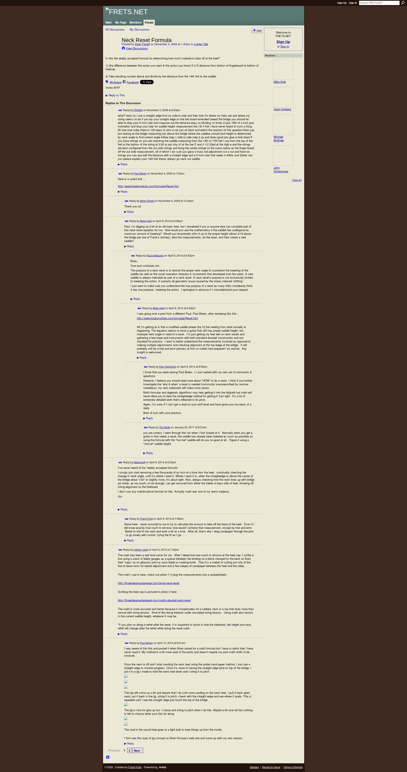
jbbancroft (139, 462)
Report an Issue (271, 767)
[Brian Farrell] (112, 48)
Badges (254, 767)
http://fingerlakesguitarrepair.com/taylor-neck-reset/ (149, 583)
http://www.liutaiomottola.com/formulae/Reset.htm (148, 186)
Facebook (133, 82)
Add (259, 30)
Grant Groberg (282, 109)
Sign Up (342, 2)
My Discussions (139, 29)
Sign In (353, 2)
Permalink (120, 110)
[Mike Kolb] (283, 70)
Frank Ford (146, 518)
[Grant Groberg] (283, 97)
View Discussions (137, 48)
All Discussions (115, 29)
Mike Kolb (280, 82)
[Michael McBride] (283, 124)
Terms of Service (293, 767)
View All (297, 180)
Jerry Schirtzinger (281, 169)
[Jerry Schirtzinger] (283, 155)
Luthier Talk (201, 44)
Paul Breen (140, 173)
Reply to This (115, 95)
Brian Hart (146, 220)
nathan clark (141, 549)
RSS (108, 757)
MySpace (115, 82)
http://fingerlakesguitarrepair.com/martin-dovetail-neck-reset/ (154, 600)
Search (403, 3)
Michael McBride (279, 138)
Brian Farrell (142, 44)
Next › (137, 750)
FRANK (138, 110)
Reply (122, 164)
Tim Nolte (164, 427)
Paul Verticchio (155, 255)
